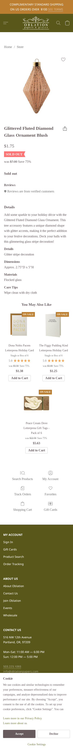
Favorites (50, 494)
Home (8, 47)
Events (7, 608)
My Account (50, 479)
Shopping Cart (22, 509)
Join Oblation (12, 601)
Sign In (8, 542)
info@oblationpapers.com (20, 671)
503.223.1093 (12, 666)
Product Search (13, 557)
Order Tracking (13, 564)
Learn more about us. (15, 723)
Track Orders (22, 494)
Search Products (22, 479)
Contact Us (10, 593)
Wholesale (10, 615)
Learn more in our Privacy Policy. (22, 718)
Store (20, 47)
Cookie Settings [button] (37, 744)
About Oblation (13, 586)
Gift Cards (50, 509)
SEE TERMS (55, 9)
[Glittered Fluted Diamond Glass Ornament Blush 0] (36, 86)
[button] (36, 23)
